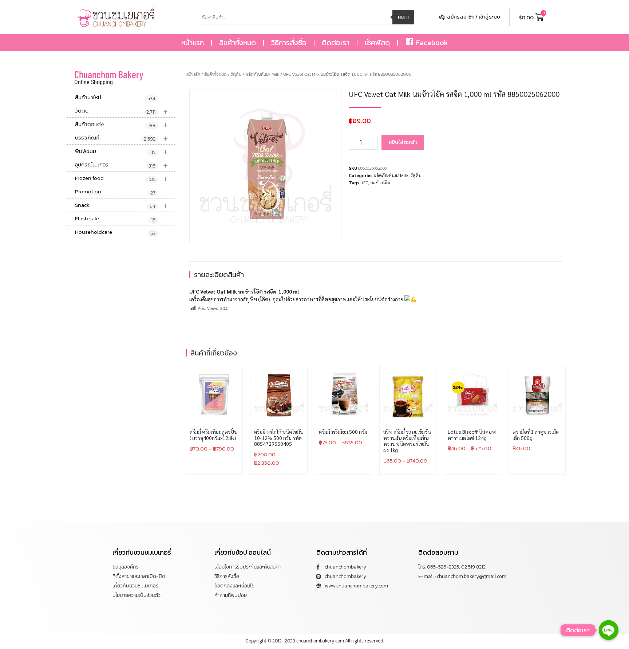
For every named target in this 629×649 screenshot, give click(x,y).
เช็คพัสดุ (377, 42)
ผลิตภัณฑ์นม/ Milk (262, 74)
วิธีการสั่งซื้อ (288, 42)
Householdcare (115, 232)
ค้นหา (403, 17)
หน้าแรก (192, 42)
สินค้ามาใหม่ (115, 97)
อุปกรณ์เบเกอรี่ (121, 165)
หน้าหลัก (193, 74)
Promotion (115, 192)
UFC (364, 182)
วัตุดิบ (121, 111)
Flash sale (115, 219)
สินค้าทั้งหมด (237, 42)
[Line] (608, 630)
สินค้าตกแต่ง (121, 124)
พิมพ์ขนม (121, 151)
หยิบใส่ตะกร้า (403, 142)
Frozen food (121, 178)
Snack (121, 205)
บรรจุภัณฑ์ (121, 138)
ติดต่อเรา (335, 42)
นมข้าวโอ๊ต (380, 182)
